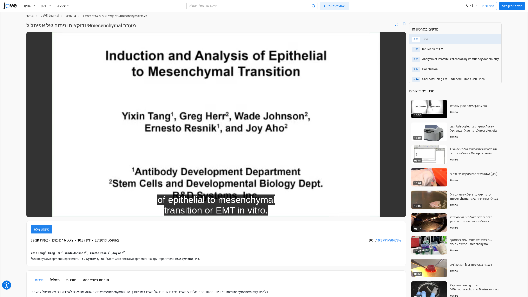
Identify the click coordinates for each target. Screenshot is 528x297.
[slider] (368, 210)
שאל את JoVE (337, 6)
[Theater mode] (399, 211)
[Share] (396, 24)
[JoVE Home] (10, 5)
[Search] (313, 6)
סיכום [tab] (39, 280)
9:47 (416, 69)
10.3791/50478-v (389, 240)
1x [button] (381, 211)
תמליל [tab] (55, 280)
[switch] (358, 211)
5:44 (416, 79)
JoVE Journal (50, 15)
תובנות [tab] (71, 280)
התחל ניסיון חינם (512, 6)
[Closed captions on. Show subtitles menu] (390, 211)
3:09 (416, 59)
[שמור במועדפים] (404, 24)
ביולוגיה (71, 15)
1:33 (416, 49)
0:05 (416, 39)
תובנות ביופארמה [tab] (96, 280)
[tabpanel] (216, 292)
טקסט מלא (41, 229)
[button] (399, 37)
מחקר (30, 15)
